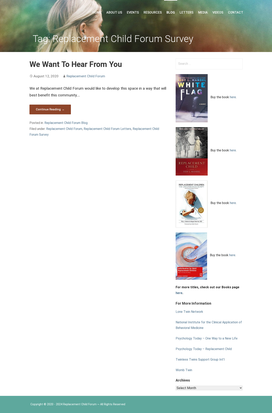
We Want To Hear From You (75, 64)
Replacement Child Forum (86, 76)
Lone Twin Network (189, 312)
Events (133, 12)
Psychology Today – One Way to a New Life (207, 338)
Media (203, 12)
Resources (153, 12)
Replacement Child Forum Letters (107, 129)
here (233, 97)
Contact (235, 12)
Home (97, 12)
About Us (114, 12)
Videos (217, 12)
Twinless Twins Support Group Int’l (200, 359)
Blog (170, 12)
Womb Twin (184, 370)
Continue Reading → (50, 109)
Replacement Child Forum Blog (66, 123)
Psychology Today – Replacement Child (204, 349)
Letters (186, 12)
